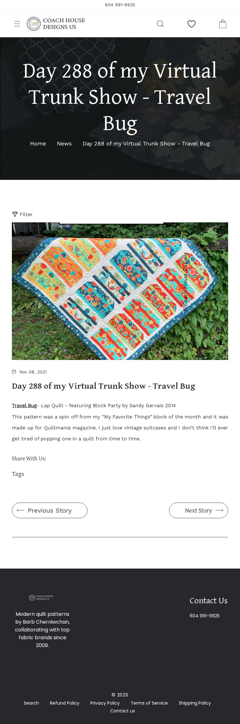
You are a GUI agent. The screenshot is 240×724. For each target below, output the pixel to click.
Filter (26, 214)
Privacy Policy (105, 703)
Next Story (198, 510)
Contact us (122, 711)
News (64, 143)
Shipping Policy (195, 703)
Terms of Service (149, 703)
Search (31, 703)
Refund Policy (64, 703)
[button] (17, 23)
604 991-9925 (205, 616)
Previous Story (50, 510)
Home (38, 143)
